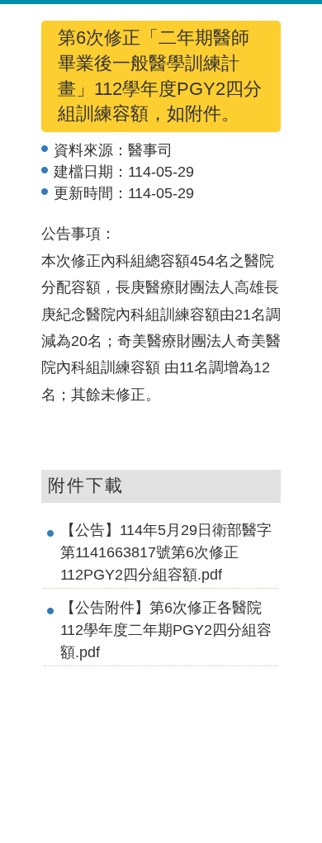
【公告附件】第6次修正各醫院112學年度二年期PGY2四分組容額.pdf (166, 630)
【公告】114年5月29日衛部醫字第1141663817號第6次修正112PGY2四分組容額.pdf (166, 552)
